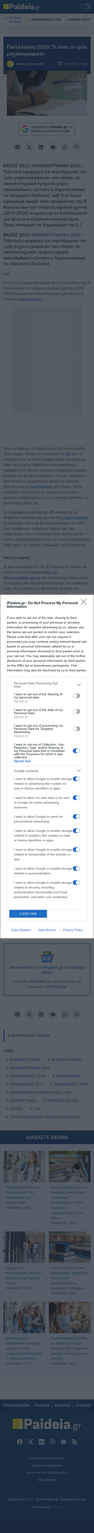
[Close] (85, 603)
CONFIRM (28, 914)
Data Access (47, 930)
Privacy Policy (73, 930)
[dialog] (47, 766)
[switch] (76, 695)
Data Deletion (21, 930)
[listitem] (47, 685)
